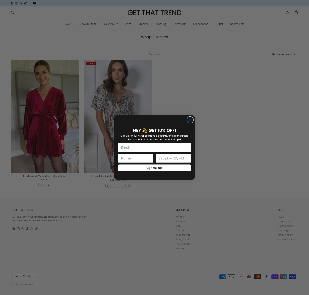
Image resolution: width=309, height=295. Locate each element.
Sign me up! (154, 168)
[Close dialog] (190, 120)
